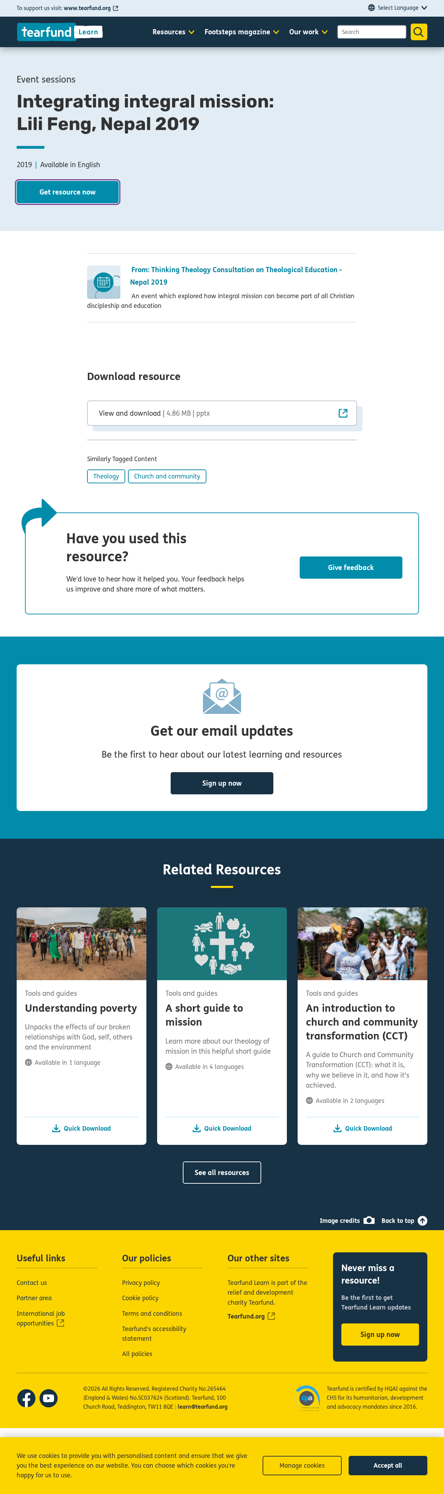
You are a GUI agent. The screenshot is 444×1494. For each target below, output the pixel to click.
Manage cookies (302, 1465)
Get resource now (68, 192)
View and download (154, 413)
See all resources (222, 1173)
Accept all (388, 1465)
